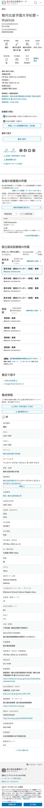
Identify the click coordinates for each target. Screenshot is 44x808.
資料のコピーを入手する (10, 781)
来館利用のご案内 (33, 261)
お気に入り (6, 151)
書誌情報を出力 (11, 160)
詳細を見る (36, 59)
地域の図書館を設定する (21, 207)
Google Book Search (13, 383)
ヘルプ (37, 200)
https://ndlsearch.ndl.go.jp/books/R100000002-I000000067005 (22, 680)
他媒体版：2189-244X (10, 102)
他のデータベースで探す (14, 164)
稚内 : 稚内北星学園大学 (12, 495)
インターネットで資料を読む (11, 778)
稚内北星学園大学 (10, 480)
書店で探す (22, 139)
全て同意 (33, 804)
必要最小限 (12, 804)
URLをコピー (13, 151)
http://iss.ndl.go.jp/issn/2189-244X (16, 693)
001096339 (15, 483)
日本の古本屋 (10, 380)
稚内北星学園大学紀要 (11, 453)
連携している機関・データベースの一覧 (25, 191)
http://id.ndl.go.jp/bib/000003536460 (18, 718)
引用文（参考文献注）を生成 (15, 156)
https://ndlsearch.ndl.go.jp (13, 706)
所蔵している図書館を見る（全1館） (22, 125)
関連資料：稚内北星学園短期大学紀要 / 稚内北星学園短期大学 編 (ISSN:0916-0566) (21, 97)
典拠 (20, 486)
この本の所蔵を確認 (31, 235)
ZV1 (4, 619)
